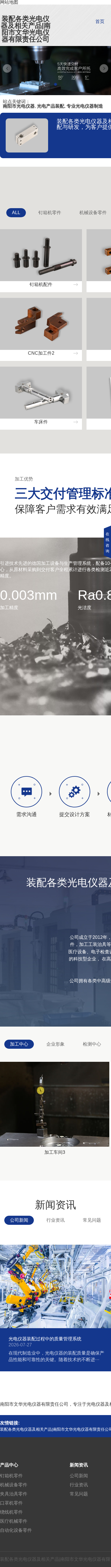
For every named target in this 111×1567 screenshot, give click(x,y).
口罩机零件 (11, 1503)
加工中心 (19, 1044)
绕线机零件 (11, 1512)
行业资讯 (55, 1220)
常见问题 (92, 1220)
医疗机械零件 (13, 1521)
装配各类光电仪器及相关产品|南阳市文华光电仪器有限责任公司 (26, 29)
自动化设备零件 (16, 1530)
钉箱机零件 (49, 212)
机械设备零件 (13, 1484)
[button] (55, 84)
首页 (99, 21)
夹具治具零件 (13, 1493)
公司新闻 (19, 1220)
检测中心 (92, 1044)
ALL (16, 212)
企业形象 (55, 1044)
